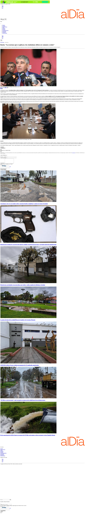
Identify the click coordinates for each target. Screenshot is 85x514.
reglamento (73, 152)
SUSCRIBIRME (3, 510)
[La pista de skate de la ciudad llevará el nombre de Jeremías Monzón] (28, 317)
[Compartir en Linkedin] (6, 87)
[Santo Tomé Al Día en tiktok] (2, 8)
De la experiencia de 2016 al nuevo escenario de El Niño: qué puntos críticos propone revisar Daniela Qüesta (27, 435)
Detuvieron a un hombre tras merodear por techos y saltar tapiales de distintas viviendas (22, 285)
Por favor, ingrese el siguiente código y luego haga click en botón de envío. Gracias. (13, 505)
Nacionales (4, 32)
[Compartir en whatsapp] (4, 87)
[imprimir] (2, 88)
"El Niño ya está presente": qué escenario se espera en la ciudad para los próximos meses (22, 400)
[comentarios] (1, 88)
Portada (3, 25)
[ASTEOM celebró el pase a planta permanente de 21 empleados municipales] (28, 363)
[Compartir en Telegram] (5, 87)
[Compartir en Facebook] (1, 87)
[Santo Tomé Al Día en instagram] (2, 7)
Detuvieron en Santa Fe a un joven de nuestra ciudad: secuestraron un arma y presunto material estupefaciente (28, 244)
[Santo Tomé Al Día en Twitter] (2, 5)
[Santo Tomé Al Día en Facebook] (2, 6)
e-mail (1, 504)
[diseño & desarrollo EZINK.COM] (42, 498)
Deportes (3, 29)
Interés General (2, 449)
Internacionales (4, 33)
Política (3, 27)
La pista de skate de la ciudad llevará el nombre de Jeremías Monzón (17, 319)
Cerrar (2, 511)
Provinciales (4, 31)
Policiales (3, 28)
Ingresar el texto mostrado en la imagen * (6, 163)
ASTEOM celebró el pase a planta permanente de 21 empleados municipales (19, 365)
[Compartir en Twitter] (3, 87)
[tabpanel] (42, 149)
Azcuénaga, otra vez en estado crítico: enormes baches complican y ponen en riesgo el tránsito (24, 203)
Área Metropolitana (5, 30)
